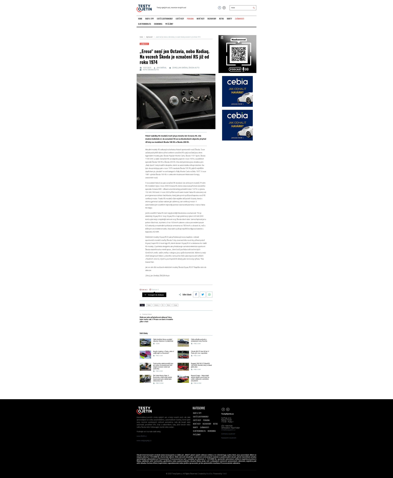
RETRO (215, 423)
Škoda (149, 305)
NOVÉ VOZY (197, 423)
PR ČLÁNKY (197, 434)
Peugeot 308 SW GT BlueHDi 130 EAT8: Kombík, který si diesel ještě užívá (201, 365)
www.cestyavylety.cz (144, 440)
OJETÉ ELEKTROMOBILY (200, 416)
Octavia (156, 305)
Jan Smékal (162, 68)
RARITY (195, 427)
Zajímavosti (149, 37)
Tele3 (225, 473)
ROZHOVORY (207, 423)
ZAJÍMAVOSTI (204, 427)
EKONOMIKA (212, 431)
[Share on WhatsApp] (209, 294)
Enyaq (175, 305)
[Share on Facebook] (196, 294)
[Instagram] (224, 7)
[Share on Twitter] (203, 294)
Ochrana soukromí (228, 434)
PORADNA (206, 420)
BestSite (209, 473)
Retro (168, 305)
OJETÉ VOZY (197, 420)
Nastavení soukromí (228, 438)
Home (141, 37)
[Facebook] (219, 7)
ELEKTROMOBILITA (199, 431)
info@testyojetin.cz (228, 430)
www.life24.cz (142, 436)
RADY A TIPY (197, 413)
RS (162, 305)
